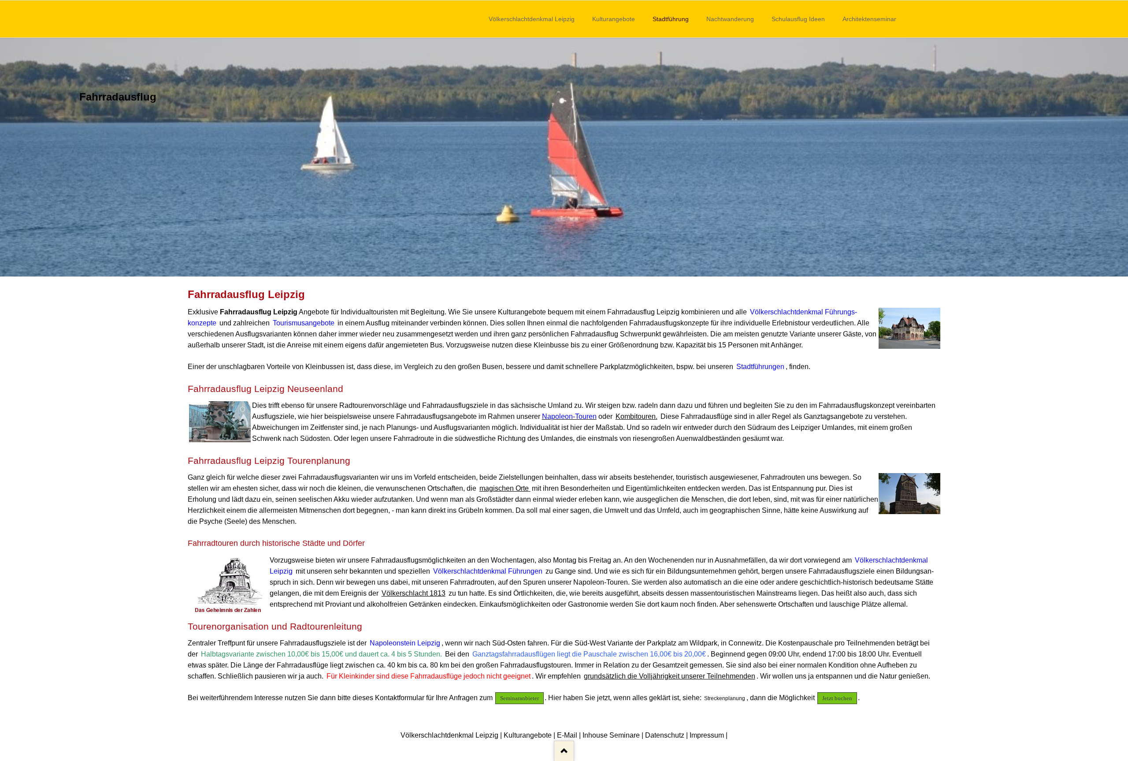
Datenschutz (664, 735)
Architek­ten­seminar (869, 18)
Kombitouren (636, 416)
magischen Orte (504, 488)
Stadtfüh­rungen (760, 366)
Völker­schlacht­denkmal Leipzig (532, 18)
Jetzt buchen (837, 698)
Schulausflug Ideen (798, 18)
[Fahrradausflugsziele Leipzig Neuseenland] (564, 157)
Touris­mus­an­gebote (303, 323)
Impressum (707, 735)
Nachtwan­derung (730, 18)
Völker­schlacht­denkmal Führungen (487, 571)
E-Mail (567, 735)
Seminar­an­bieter (519, 698)
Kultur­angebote (613, 18)
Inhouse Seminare (611, 735)
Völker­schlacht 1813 (413, 593)
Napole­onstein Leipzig (405, 643)
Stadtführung (671, 18)
